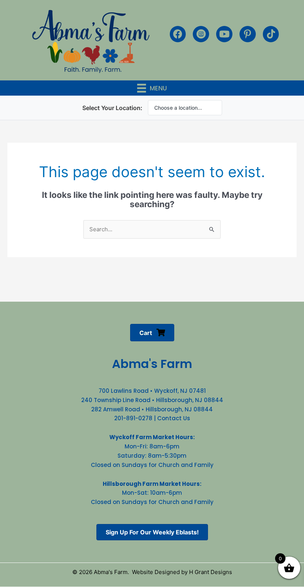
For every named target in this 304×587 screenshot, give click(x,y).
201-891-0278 (133, 418)
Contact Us (173, 418)
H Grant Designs (210, 572)
